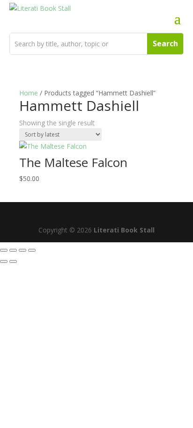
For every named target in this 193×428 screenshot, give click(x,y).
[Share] (22, 250)
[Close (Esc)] (32, 250)
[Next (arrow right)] (13, 261)
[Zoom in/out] (3, 250)
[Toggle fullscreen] (13, 250)
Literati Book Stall (124, 229)
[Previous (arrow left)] (3, 261)
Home (28, 92)
